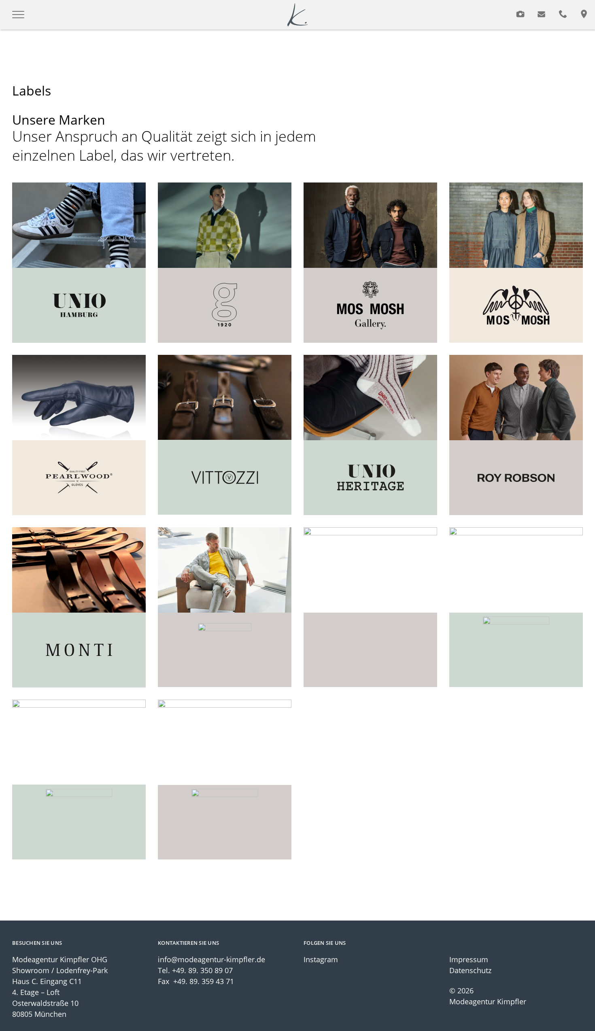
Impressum (468, 959)
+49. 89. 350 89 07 (202, 970)
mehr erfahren (79, 265)
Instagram (321, 959)
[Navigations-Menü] (18, 14)
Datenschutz (470, 970)
